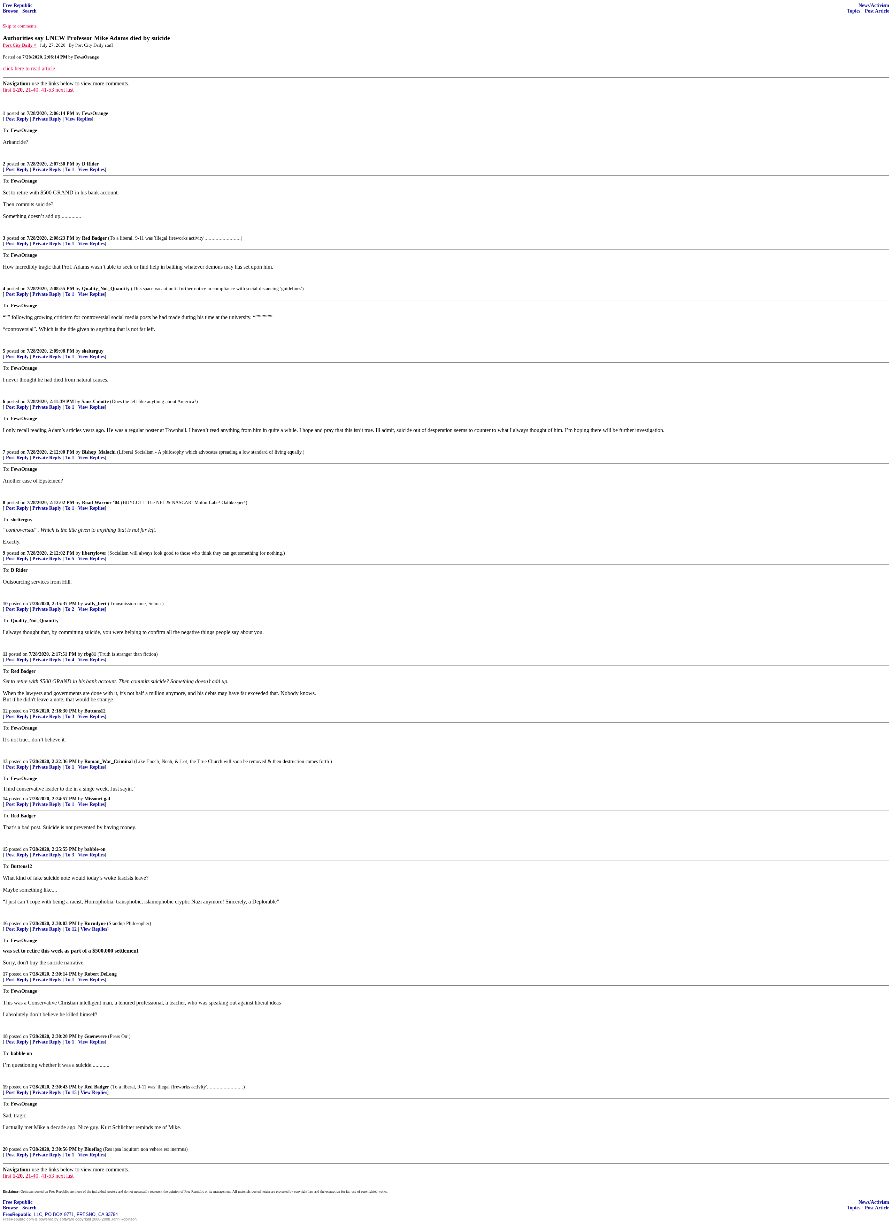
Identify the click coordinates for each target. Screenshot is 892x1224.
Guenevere (95, 1036)
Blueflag (93, 1149)
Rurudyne (95, 923)
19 (5, 1087)
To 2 (69, 609)
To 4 (69, 659)
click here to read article (29, 68)
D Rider (90, 164)
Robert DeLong (100, 974)
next (60, 90)
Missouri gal (97, 798)
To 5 (69, 558)
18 (5, 1036)
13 (5, 761)
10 (5, 603)
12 (5, 711)
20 (5, 1149)
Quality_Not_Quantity (106, 288)
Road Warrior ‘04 (101, 502)
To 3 (69, 716)
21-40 (31, 90)
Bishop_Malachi (99, 452)
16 (5, 923)
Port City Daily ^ (20, 45)
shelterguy (92, 351)
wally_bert (95, 603)
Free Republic (17, 5)
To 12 (71, 929)
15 (5, 849)
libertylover (94, 553)
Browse (10, 11)
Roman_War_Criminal (108, 761)
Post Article (877, 11)
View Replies (78, 119)
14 (5, 798)
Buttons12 (95, 711)
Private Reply (46, 119)
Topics (853, 11)
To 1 (69, 169)
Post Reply (17, 119)
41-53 (47, 90)
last (70, 90)
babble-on (95, 849)
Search (29, 11)
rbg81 (90, 654)
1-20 (18, 90)
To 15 (71, 1092)
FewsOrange (95, 113)
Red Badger (94, 238)
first (7, 90)
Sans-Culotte (95, 401)
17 (5, 974)
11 (5, 654)
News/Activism (874, 5)
